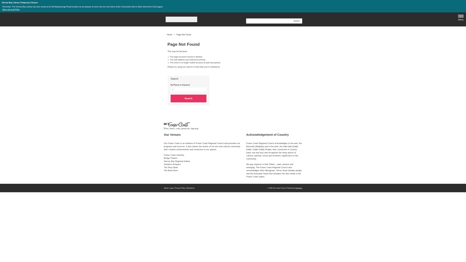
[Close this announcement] (463, 2)
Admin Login (168, 188)
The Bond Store (171, 170)
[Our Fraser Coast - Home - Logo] (181, 19)
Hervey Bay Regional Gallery (177, 161)
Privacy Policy (180, 188)
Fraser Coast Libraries (174, 155)
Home (169, 34)
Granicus (298, 188)
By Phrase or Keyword (180, 85)
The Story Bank (171, 167)
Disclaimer (191, 188)
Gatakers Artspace (172, 164)
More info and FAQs (11, 10)
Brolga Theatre (170, 158)
